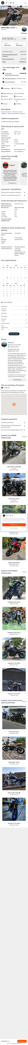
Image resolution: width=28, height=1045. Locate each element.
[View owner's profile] (24, 29)
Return (17, 43)
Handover (6, 43)
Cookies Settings (14, 528)
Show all (24, 436)
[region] (14, 522)
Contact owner (17, 379)
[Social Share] (6, 8)
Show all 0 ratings (14, 334)
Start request (22, 1041)
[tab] (10, 23)
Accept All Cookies (14, 524)
